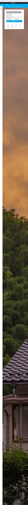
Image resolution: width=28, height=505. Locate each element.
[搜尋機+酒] (1, 11)
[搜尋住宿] (1, 8)
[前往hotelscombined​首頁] (5, 4)
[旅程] (1, 15)
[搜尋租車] (1, 10)
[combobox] (9, 15)
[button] (27, 3)
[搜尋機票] (1, 7)
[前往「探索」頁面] (1, 13)
